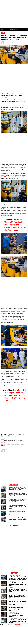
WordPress (18, 624)
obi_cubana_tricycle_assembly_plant (10, 436)
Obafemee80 (9, 450)
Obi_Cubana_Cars (6, 435)
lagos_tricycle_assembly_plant (16, 434)
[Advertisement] (14, 14)
